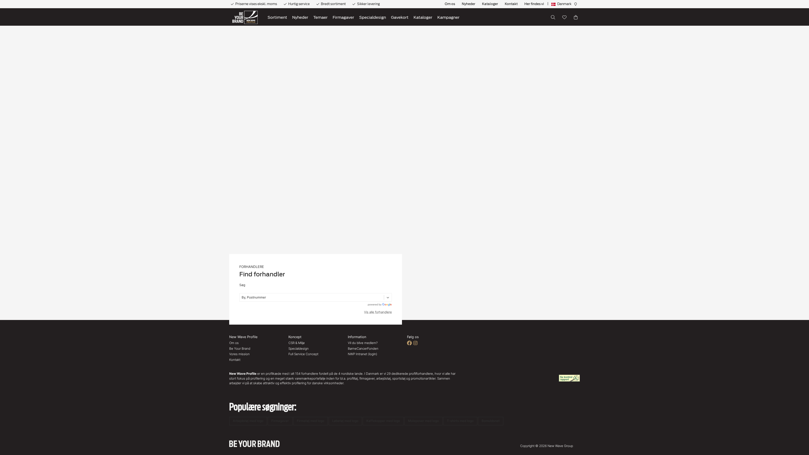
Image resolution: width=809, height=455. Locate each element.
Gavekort (400, 17)
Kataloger (490, 4)
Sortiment (277, 17)
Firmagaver (343, 17)
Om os (450, 4)
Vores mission (239, 354)
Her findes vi (534, 4)
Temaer (320, 17)
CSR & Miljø (296, 343)
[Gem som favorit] (564, 17)
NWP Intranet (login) (362, 354)
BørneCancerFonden (363, 349)
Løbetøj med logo (345, 421)
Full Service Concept (303, 354)
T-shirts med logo (460, 421)
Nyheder (468, 4)
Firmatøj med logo (310, 421)
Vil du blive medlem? (363, 343)
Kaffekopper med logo (383, 421)
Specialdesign (372, 17)
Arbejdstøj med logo (248, 421)
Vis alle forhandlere (378, 312)
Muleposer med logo (423, 421)
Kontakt (511, 4)
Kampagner (448, 17)
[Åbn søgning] (553, 17)
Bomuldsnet (491, 421)
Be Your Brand (239, 349)
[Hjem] (245, 17)
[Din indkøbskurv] (576, 17)
